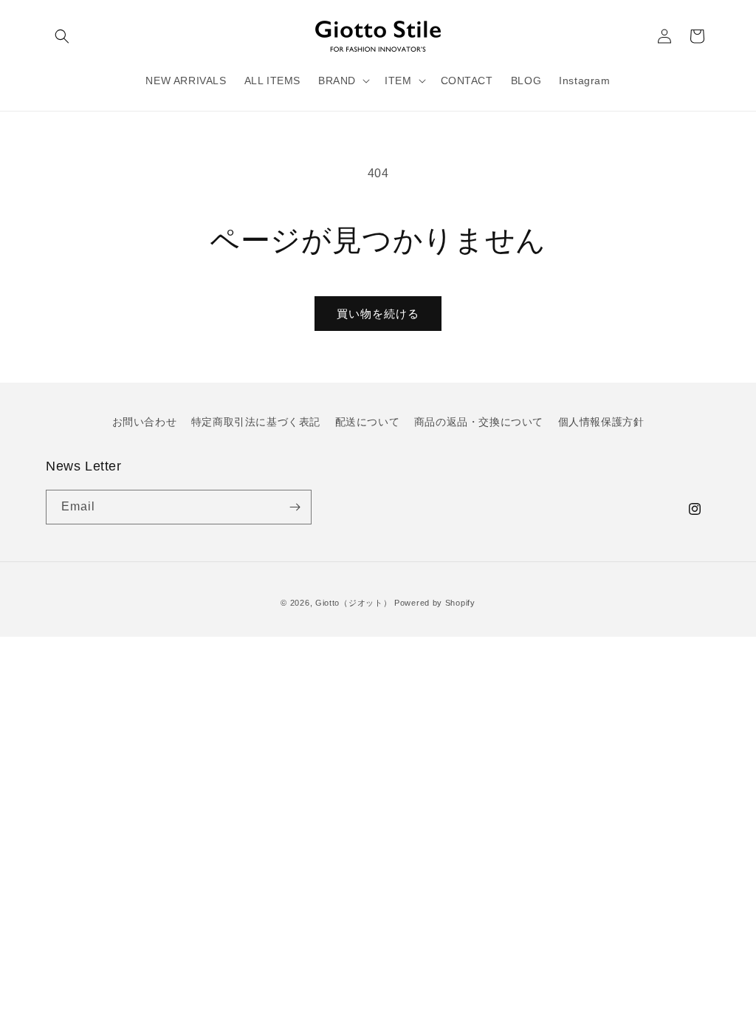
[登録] (294, 507)
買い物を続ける (378, 313)
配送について (367, 422)
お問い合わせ (144, 422)
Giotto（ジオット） (353, 602)
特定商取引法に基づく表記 (255, 422)
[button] (62, 36)
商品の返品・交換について (478, 422)
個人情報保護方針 (601, 422)
